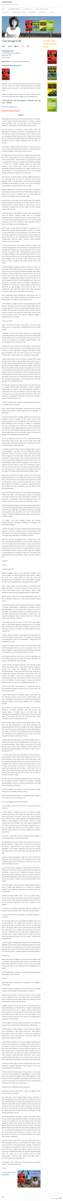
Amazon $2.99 (16, 65)
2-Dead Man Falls (28, 9)
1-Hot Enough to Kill (13, 9)
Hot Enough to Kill (7, 51)
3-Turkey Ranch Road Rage (41, 9)
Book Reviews (32, 12)
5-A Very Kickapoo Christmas (19, 12)
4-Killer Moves (5, 12)
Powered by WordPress (55, 1198)
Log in (3, 1196)
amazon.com (12, 107)
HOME (3, 9)
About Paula (42, 12)
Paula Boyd (7, 1)
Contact (52, 12)
